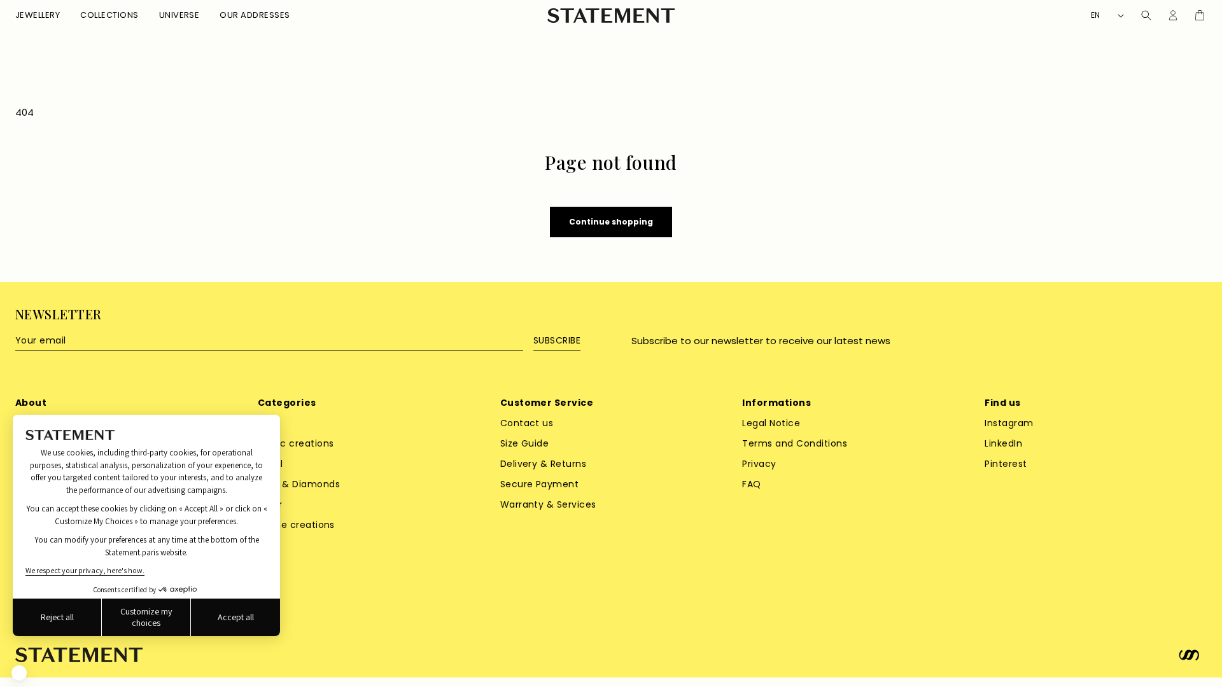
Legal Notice (771, 423)
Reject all (57, 617)
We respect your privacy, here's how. (84, 570)
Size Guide (524, 443)
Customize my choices (146, 617)
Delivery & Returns (543, 463)
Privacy (759, 463)
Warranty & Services (548, 504)
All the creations (296, 524)
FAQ (751, 484)
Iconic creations (296, 443)
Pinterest (1006, 463)
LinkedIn (1003, 443)
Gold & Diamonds (299, 484)
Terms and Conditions (794, 443)
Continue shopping (611, 221)
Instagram (1009, 423)
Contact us (527, 423)
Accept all (236, 617)
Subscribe (556, 340)
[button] (37, 15)
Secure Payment (539, 484)
